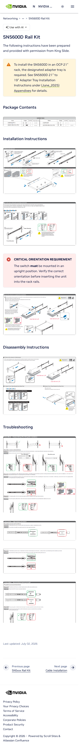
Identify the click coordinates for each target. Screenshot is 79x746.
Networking (34, 6)
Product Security (13, 724)
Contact (8, 729)
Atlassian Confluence (16, 740)
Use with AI (16, 27)
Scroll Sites (51, 736)
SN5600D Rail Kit (39, 18)
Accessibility (10, 715)
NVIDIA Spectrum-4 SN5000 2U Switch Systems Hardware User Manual (45, 6)
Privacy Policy (11, 701)
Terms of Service (13, 711)
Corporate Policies (14, 720)
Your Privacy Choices (16, 706)
